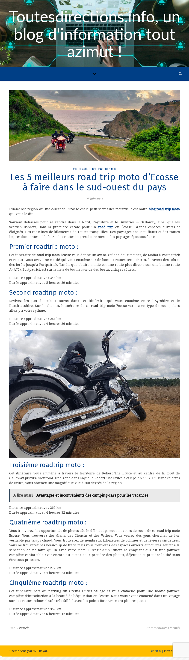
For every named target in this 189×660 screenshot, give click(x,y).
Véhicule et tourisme (94, 169)
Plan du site (172, 651)
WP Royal (40, 651)
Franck (23, 628)
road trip (105, 227)
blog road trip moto (164, 209)
